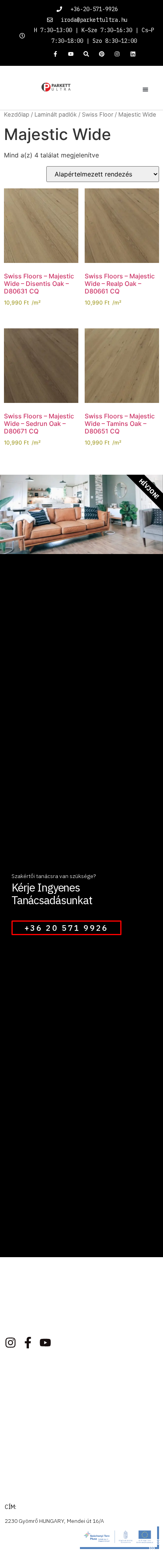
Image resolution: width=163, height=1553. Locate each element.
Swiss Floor (97, 114)
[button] (145, 89)
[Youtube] (70, 53)
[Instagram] (117, 53)
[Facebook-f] (55, 53)
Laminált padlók (55, 114)
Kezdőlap (16, 114)
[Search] (86, 53)
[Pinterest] (102, 53)
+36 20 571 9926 (66, 927)
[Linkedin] (132, 53)
